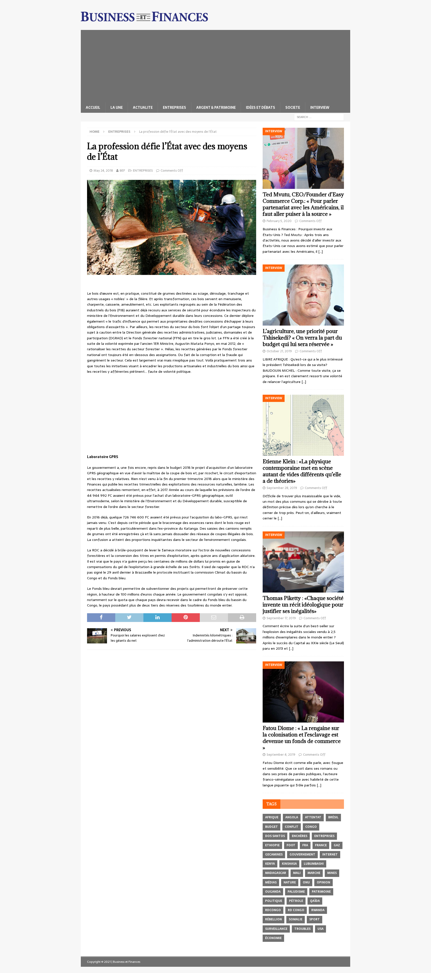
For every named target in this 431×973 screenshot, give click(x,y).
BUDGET (271, 826)
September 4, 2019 (281, 754)
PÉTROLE (296, 900)
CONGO (311, 826)
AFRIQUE (271, 817)
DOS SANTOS (275, 836)
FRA (305, 845)
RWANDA (317, 910)
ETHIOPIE (272, 845)
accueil (93, 107)
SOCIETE (292, 107)
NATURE (290, 882)
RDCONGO (273, 910)
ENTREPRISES (174, 107)
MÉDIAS (271, 882)
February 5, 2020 (279, 221)
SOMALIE (295, 919)
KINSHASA (289, 863)
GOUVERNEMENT (302, 854)
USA (320, 928)
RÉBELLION (273, 919)
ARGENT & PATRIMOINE (216, 107)
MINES (332, 872)
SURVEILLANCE (276, 928)
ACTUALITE (143, 107)
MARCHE (314, 872)
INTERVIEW (319, 107)
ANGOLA (291, 817)
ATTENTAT (313, 817)
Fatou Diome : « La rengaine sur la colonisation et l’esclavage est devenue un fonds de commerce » (302, 738)
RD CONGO (296, 910)
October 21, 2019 (279, 351)
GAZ (337, 845)
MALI (297, 872)
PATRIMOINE (321, 891)
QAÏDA (315, 900)
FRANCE (321, 845)
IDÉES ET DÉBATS (260, 107)
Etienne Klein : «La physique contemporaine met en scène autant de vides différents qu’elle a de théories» (302, 471)
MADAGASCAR (275, 872)
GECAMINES (274, 854)
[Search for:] (319, 117)
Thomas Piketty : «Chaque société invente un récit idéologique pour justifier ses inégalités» (303, 604)
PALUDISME (296, 891)
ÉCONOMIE (273, 938)
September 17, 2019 (281, 618)
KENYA (270, 863)
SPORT (314, 919)
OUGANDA (273, 891)
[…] (320, 251)
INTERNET (330, 854)
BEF (122, 170)
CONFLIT (291, 826)
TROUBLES (302, 928)
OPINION (323, 882)
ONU (306, 882)
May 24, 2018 (103, 170)
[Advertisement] (215, 65)
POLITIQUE (273, 900)
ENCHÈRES (299, 836)
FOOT (291, 845)
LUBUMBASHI (314, 863)
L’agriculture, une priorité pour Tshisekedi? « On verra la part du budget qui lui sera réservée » (302, 338)
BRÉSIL (333, 817)
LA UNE (116, 107)
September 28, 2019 (282, 487)
